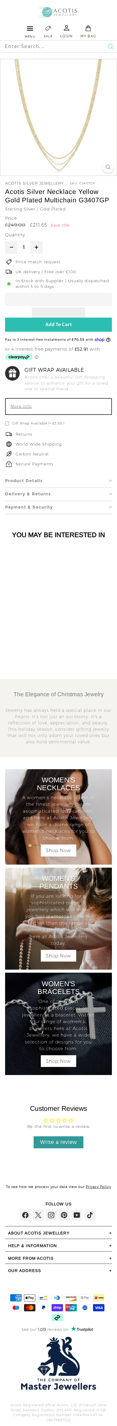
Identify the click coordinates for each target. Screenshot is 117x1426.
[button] (58, 299)
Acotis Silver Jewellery (34, 183)
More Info (21, 406)
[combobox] (47, 47)
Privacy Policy (98, 1187)
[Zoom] (108, 167)
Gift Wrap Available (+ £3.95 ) (38, 423)
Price (11, 218)
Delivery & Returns (28, 494)
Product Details (24, 480)
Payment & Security (29, 507)
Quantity (15, 234)
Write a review (58, 1142)
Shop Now (58, 850)
